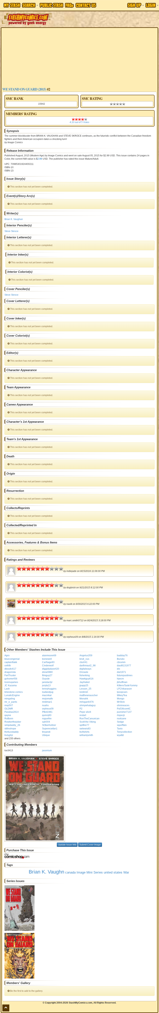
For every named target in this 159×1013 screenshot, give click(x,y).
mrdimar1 (47, 702)
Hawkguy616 (86, 678)
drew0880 (47, 672)
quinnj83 (46, 715)
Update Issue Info (67, 844)
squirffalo (122, 725)
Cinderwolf (48, 665)
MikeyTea (122, 695)
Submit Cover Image (90, 844)
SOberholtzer (49, 725)
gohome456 (10, 678)
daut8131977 (124, 665)
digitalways (85, 668)
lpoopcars (122, 692)
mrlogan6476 (87, 702)
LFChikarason (124, 688)
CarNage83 (48, 662)
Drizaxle (84, 672)
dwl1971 (121, 672)
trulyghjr (8, 735)
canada (70, 872)
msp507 (8, 705)
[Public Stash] (51, 5)
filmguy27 (47, 675)
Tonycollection (124, 732)
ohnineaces (123, 705)
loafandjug (47, 692)
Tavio (120, 728)
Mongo (120, 698)
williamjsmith (86, 735)
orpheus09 (48, 708)
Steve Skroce (11, 231)
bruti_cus (84, 659)
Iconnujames (11, 682)
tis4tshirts (84, 732)
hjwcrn (120, 678)
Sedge (120, 721)
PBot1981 (47, 712)
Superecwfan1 (49, 728)
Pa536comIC (124, 708)
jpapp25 (84, 685)
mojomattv (47, 698)
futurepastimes (124, 675)
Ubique (46, 735)
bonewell (47, 659)
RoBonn (8, 718)
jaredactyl (47, 682)
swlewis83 (85, 728)
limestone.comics (13, 692)
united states (113, 872)
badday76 (122, 655)
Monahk (84, 698)
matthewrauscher (89, 695)
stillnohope (10, 728)
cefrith (7, 665)
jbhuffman (122, 682)
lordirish (84, 692)
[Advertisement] (79, 58)
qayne (7, 715)
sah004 (46, 721)
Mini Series (94, 872)
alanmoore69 (49, 655)
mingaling (9, 698)
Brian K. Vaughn (46, 872)
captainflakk (10, 662)
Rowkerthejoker (12, 721)
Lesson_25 (85, 688)
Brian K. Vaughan (13, 219)
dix (118, 668)
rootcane (121, 718)
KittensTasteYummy (127, 685)
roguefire (47, 718)
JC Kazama (10, 685)
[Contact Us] (86, 5)
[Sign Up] (135, 5)
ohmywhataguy (88, 705)
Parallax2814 (11, 712)
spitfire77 (84, 725)
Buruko (120, 659)
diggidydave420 (50, 668)
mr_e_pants (10, 702)
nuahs (45, 705)
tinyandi (46, 732)
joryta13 (46, 685)
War (126, 872)
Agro (7, 655)
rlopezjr (121, 715)
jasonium (47, 750)
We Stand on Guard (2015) (24, 89)
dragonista (10, 672)
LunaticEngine (12, 695)
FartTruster (10, 675)
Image (81, 872)
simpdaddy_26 (12, 725)
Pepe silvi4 (85, 712)
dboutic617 (10, 668)
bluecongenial (12, 659)
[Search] (30, 5)
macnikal (47, 695)
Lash (7, 688)
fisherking (85, 675)
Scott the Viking (88, 721)
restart (83, 715)
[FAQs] (69, 5)
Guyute (46, 678)
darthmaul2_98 (88, 665)
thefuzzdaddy (11, 732)
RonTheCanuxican (89, 718)
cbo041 (83, 662)
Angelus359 (86, 655)
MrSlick (121, 702)
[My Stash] (12, 5)
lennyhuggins (49, 688)
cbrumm (121, 662)
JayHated (85, 682)
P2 (81, 708)
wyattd (120, 735)
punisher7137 (124, 712)
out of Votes (79, 122)
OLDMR (8, 708)
